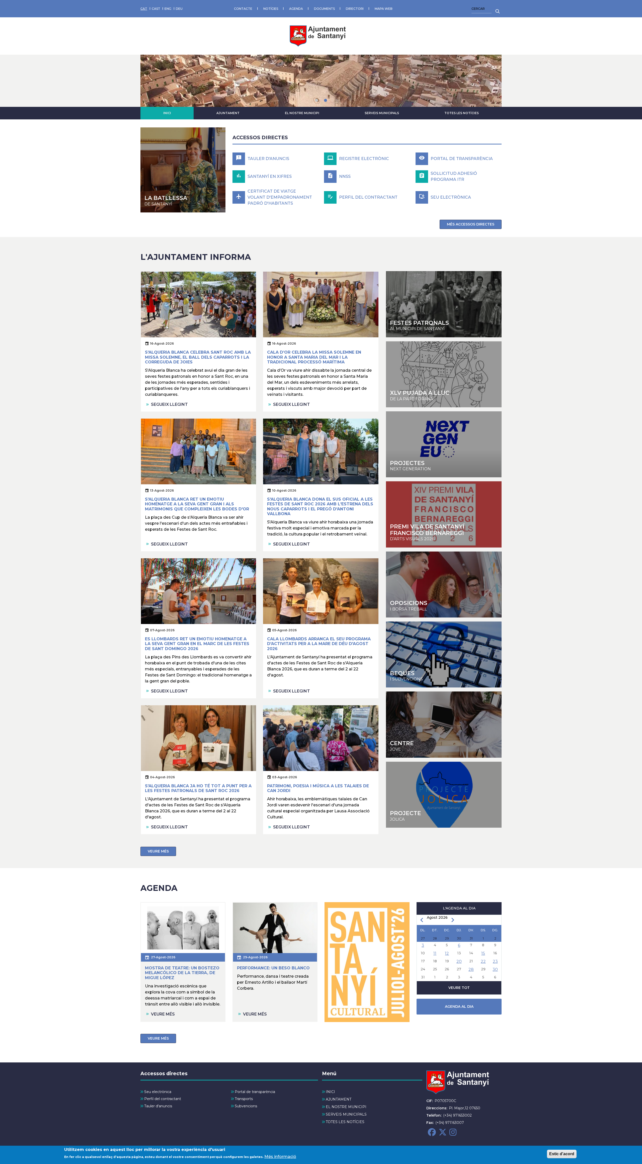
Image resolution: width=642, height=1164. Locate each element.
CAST (156, 9)
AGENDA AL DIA (459, 1006)
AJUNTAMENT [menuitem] (338, 1099)
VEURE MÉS (158, 851)
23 (495, 961)
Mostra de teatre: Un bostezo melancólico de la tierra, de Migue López (182, 973)
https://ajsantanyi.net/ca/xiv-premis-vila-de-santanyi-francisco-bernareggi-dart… (444, 514)
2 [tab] (325, 100)
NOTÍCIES (270, 9)
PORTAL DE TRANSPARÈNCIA (462, 158)
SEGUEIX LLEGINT (169, 404)
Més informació (280, 1156)
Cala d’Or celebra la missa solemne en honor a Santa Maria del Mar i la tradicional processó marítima (314, 357)
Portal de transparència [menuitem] (255, 1092)
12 (447, 953)
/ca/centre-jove (444, 374)
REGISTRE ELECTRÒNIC (364, 158)
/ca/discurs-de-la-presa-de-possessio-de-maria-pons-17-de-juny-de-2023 (182, 169)
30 (495, 969)
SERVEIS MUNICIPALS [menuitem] (346, 1114)
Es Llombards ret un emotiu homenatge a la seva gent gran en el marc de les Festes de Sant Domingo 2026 (197, 644)
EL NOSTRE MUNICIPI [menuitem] (346, 1107)
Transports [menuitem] (244, 1099)
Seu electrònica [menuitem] (157, 1092)
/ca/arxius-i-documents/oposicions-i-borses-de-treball (444, 584)
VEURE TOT (459, 987)
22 (483, 961)
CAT (143, 9)
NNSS (345, 176)
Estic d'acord (561, 1154)
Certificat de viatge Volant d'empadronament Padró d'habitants (280, 197)
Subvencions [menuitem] (246, 1106)
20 (459, 961)
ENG (168, 9)
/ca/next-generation (444, 444)
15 (483, 953)
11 (434, 953)
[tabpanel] (321, 81)
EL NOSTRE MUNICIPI (302, 113)
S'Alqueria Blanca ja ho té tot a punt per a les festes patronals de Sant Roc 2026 (198, 788)
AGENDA (296, 9)
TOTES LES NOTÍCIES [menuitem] (345, 1122)
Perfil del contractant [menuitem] (162, 1099)
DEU (179, 9)
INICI (167, 113)
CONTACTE (243, 9)
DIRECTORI (355, 9)
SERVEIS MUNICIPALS (382, 113)
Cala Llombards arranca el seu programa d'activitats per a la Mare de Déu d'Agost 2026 (319, 644)
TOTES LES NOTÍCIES (461, 113)
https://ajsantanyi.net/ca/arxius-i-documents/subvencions (444, 654)
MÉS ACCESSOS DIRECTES (470, 224)
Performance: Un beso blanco (273, 968)
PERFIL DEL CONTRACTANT (368, 197)
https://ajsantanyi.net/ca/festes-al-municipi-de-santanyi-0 (444, 304)
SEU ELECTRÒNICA (451, 197)
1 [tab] (316, 100)
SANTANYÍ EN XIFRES (270, 176)
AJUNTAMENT (227, 113)
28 (471, 969)
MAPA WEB (383, 9)
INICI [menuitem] (330, 1092)
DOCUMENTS (324, 9)
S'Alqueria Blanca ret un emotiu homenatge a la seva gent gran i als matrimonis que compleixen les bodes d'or (197, 504)
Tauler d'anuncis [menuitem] (158, 1106)
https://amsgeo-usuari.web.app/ (444, 795)
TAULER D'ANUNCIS (268, 158)
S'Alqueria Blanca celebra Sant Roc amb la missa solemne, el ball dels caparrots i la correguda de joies (198, 357)
